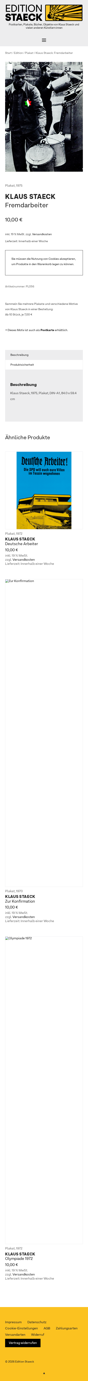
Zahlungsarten (67, 1328)
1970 (19, 891)
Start (8, 53)
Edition (18, 53)
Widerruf (37, 1335)
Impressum (13, 1322)
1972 (19, 534)
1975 (19, 185)
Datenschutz (36, 1322)
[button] (10, 67)
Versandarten (15, 1335)
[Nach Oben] (44, 1372)
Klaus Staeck (44, 53)
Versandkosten (42, 234)
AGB (47, 1328)
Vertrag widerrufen (23, 1343)
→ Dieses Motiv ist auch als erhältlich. (36, 330)
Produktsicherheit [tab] (22, 364)
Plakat (29, 53)
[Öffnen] (44, 40)
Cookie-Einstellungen (21, 1328)
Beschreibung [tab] (19, 355)
